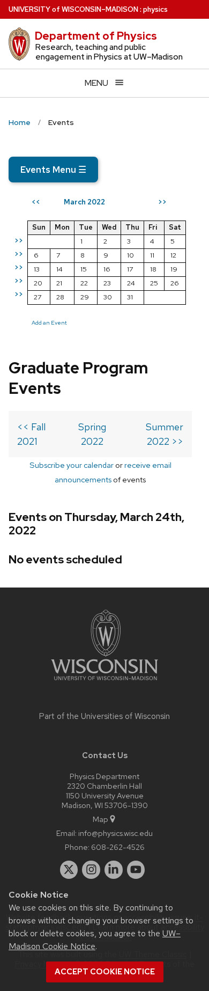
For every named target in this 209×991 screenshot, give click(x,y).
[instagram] (91, 870)
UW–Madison (73, 9)
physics (155, 9)
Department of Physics (96, 36)
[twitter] (69, 870)
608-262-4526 (118, 847)
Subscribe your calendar (71, 465)
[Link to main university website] (104, 682)
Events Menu (53, 169)
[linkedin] (113, 870)
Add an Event (49, 322)
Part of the (104, 716)
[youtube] (136, 870)
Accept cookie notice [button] (105, 971)
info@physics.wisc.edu (115, 833)
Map (100, 819)
